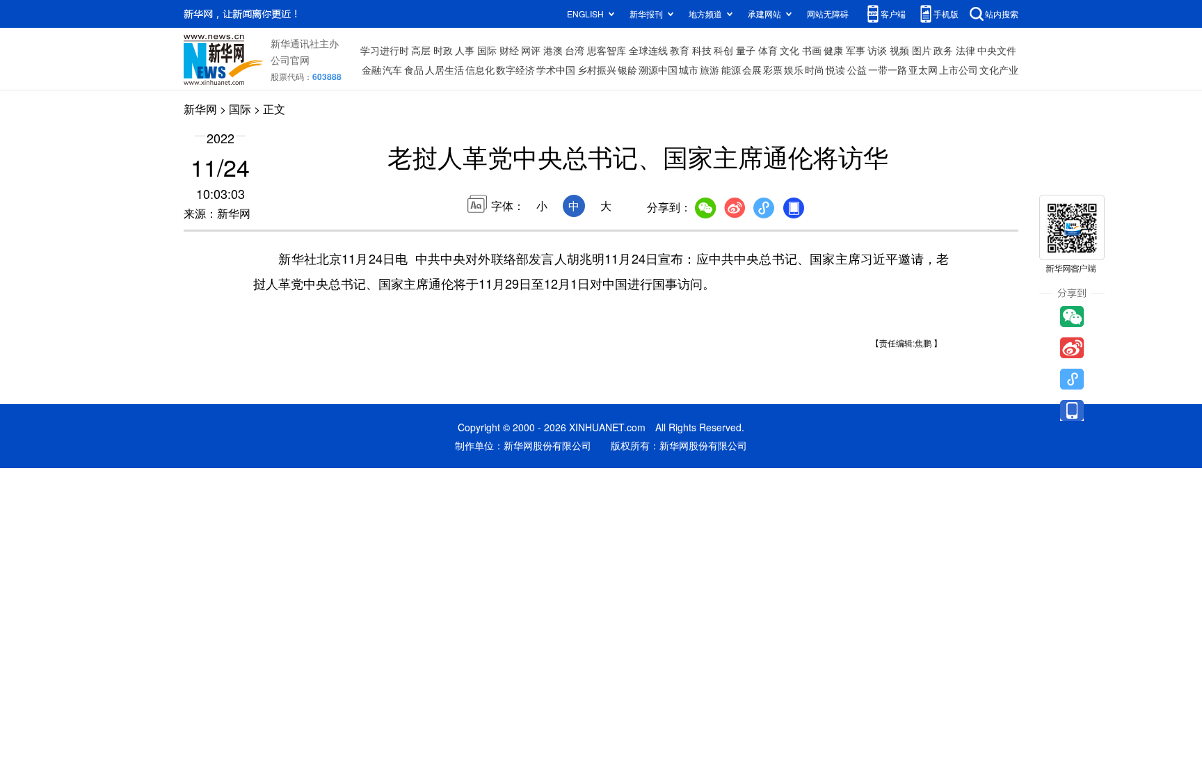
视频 (899, 50)
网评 (530, 50)
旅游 (709, 70)
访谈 (877, 50)
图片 (921, 50)
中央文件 (996, 50)
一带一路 (887, 70)
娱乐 (793, 70)
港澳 (553, 50)
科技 (702, 50)
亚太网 (923, 70)
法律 (965, 50)
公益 (857, 70)
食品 (414, 70)
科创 (723, 50)
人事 (464, 50)
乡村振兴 (596, 70)
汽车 (392, 70)
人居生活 (444, 70)
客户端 (893, 13)
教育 (679, 50)
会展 (752, 70)
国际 (487, 50)
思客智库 (606, 50)
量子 (745, 50)
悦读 (835, 70)
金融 (371, 70)
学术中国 (555, 70)
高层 (421, 50)
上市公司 (958, 70)
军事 (855, 50)
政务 (943, 50)
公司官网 (290, 60)
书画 (812, 50)
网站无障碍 (828, 13)
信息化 (480, 70)
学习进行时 (384, 50)
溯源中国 (658, 70)
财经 (509, 50)
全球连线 (648, 50)
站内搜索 (1001, 13)
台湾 (574, 50)
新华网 (200, 109)
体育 (768, 50)
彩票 (773, 70)
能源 (731, 70)
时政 (443, 50)
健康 (833, 50)
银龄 (627, 70)
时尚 (814, 70)
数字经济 (515, 70)
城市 (688, 70)
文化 (789, 50)
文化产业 (998, 70)
